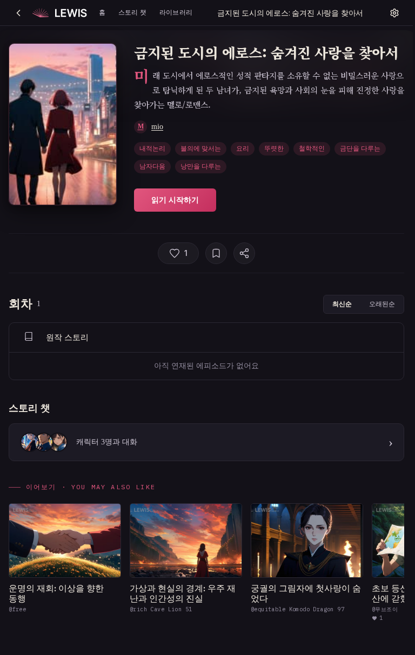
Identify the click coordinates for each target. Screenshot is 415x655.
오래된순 (382, 304)
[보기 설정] (394, 13)
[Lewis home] (59, 13)
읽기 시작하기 (175, 199)
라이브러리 (175, 12)
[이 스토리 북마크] (216, 253)
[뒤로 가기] (18, 13)
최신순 (342, 304)
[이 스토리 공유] (244, 253)
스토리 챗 (132, 12)
